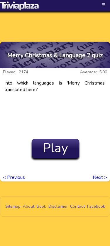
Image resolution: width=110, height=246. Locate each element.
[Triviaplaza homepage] (19, 6)
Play (55, 148)
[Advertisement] (55, 21)
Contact (77, 206)
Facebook (96, 206)
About (28, 206)
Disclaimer (58, 206)
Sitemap (13, 206)
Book (41, 206)
